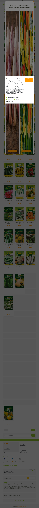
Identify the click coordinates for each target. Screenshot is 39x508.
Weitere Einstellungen (9, 101)
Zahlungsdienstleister (10, 97)
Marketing (17, 97)
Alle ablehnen (29, 80)
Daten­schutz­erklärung (12, 93)
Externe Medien (9, 99)
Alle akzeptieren (29, 78)
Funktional (17, 99)
